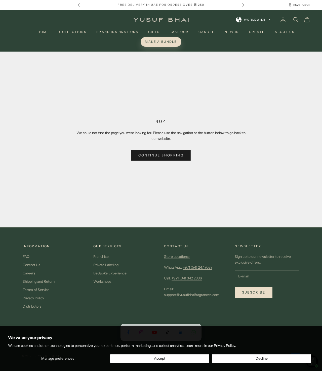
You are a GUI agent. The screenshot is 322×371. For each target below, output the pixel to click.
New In (232, 32)
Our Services (107, 246)
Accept (159, 358)
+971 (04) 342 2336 (187, 278)
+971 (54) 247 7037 (197, 267)
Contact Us (31, 265)
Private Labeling (105, 265)
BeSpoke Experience (110, 273)
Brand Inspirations (117, 32)
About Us (284, 32)
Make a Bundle (161, 42)
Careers (29, 273)
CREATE (257, 32)
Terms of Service (36, 289)
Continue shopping (161, 155)
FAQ (26, 256)
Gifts (153, 32)
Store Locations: (177, 256)
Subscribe (253, 292)
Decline (262, 358)
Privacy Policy (33, 298)
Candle (206, 32)
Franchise (101, 256)
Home (43, 32)
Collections (72, 32)
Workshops (102, 281)
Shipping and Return (39, 281)
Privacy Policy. (225, 345)
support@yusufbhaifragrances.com (191, 295)
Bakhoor (179, 32)
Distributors (32, 306)
